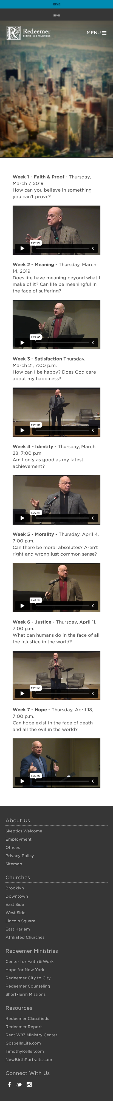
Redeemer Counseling (27, 986)
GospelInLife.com (23, 1043)
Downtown (16, 896)
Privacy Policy (19, 856)
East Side (14, 904)
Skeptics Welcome (23, 831)
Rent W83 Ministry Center (31, 1035)
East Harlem (17, 929)
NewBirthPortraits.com (28, 1059)
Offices (12, 847)
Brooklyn (14, 888)
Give (56, 4)
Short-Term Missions (25, 994)
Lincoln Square (20, 921)
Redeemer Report (23, 1027)
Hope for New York (24, 970)
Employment (18, 839)
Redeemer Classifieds (27, 1018)
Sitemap (13, 864)
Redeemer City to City (28, 978)
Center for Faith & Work (29, 961)
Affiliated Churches (24, 937)
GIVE (56, 15)
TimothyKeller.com (24, 1051)
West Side (15, 913)
